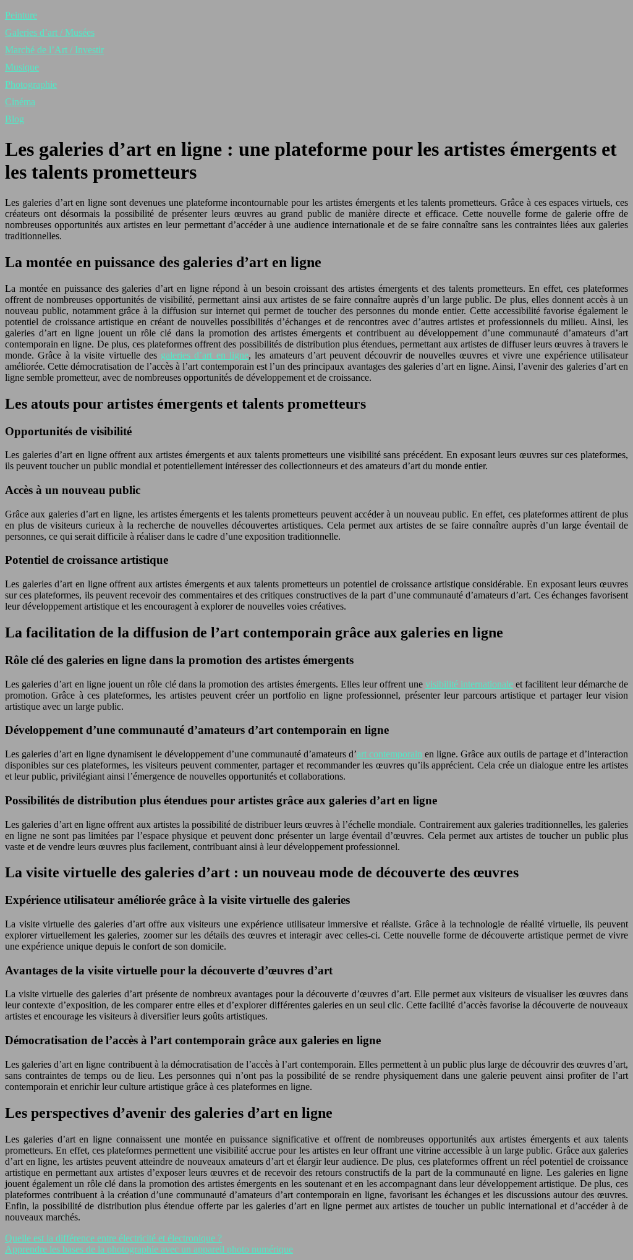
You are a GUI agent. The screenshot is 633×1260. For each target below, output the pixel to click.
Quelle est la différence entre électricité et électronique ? (113, 1238)
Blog (14, 119)
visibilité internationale (469, 684)
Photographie (31, 84)
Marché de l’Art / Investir (54, 50)
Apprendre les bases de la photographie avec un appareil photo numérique (149, 1249)
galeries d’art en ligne (205, 355)
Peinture (21, 15)
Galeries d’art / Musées (50, 32)
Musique (22, 67)
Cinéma (20, 101)
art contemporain (389, 754)
